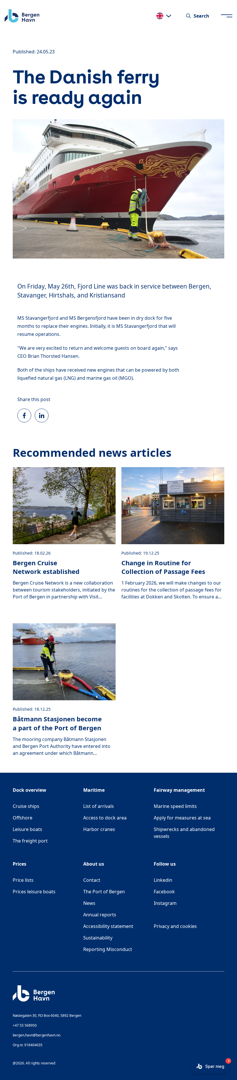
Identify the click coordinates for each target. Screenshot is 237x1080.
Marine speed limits (175, 806)
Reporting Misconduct (107, 949)
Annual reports (99, 914)
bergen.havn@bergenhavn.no (36, 1035)
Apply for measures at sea (182, 818)
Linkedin (188, 880)
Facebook (189, 891)
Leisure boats (27, 829)
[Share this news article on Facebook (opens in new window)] (24, 415)
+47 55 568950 (25, 1025)
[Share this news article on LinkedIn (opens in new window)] (42, 415)
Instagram (189, 903)
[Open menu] (226, 16)
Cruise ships (26, 806)
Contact (91, 880)
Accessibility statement (108, 926)
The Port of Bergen (104, 891)
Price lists (23, 880)
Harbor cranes (99, 829)
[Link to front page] (22, 16)
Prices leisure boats (34, 891)
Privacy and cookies (175, 926)
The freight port (30, 841)
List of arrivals (98, 806)
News (89, 903)
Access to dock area (105, 818)
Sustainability (97, 938)
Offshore (22, 818)
